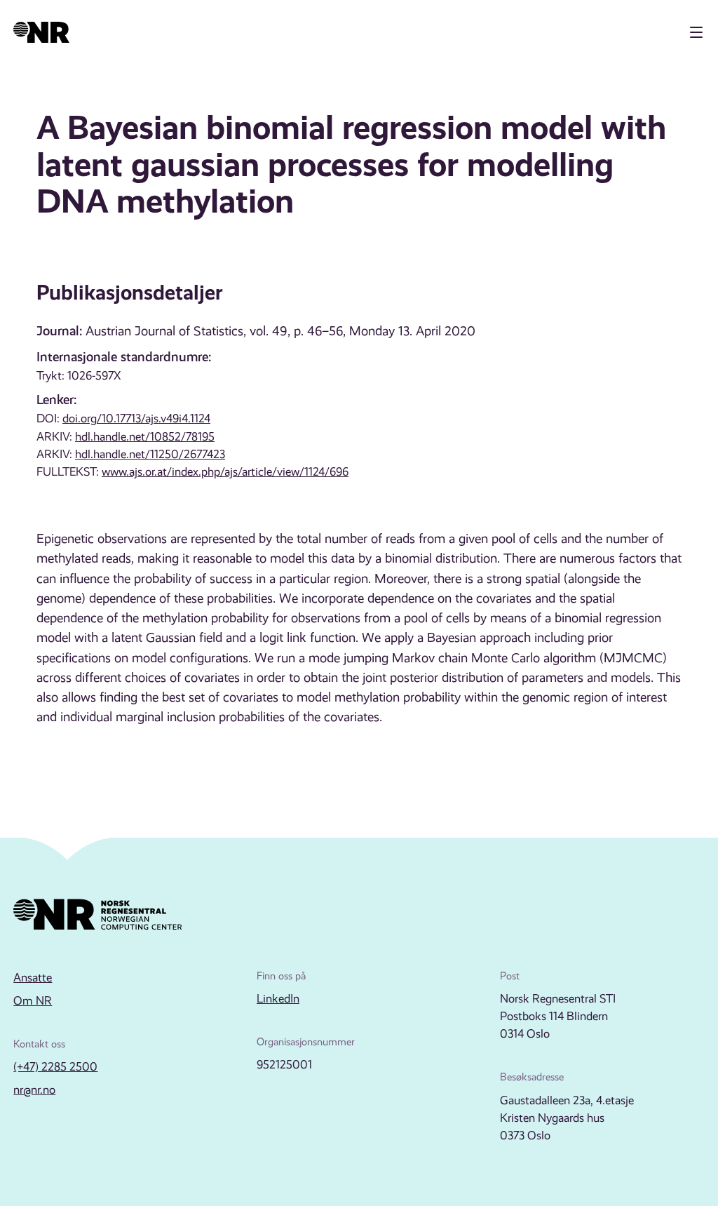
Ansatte (32, 977)
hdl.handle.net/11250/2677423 (150, 454)
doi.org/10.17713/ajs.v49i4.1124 (136, 418)
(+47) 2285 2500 (55, 1066)
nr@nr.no (34, 1090)
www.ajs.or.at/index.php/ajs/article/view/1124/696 (225, 471)
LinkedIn (278, 998)
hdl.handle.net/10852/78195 (145, 436)
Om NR (32, 1000)
